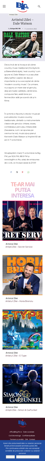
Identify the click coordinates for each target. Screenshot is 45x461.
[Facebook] (11, 172)
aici (39, 446)
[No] (42, 450)
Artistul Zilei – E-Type (16, 356)
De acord (10, 457)
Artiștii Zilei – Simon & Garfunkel (21, 410)
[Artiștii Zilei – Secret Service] (22, 221)
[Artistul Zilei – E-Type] (22, 330)
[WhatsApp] (28, 172)
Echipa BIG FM (15, 28)
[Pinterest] (22, 172)
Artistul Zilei (13, 15)
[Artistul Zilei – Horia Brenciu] (22, 275)
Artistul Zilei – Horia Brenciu (19, 301)
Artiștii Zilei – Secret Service (19, 247)
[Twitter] (16, 172)
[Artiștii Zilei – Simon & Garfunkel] (22, 384)
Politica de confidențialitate (27, 457)
